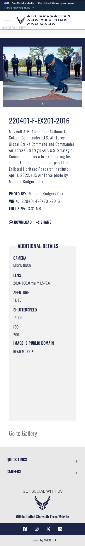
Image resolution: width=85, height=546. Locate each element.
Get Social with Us (43, 491)
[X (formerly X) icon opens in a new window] (48, 529)
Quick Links (17, 459)
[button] (19, 8)
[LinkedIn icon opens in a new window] (60, 529)
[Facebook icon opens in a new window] (25, 529)
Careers (14, 471)
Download (22, 222)
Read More (22, 351)
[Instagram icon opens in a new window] (36, 529)
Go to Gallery (23, 433)
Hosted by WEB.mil (42, 540)
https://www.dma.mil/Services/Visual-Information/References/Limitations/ (39, 413)
